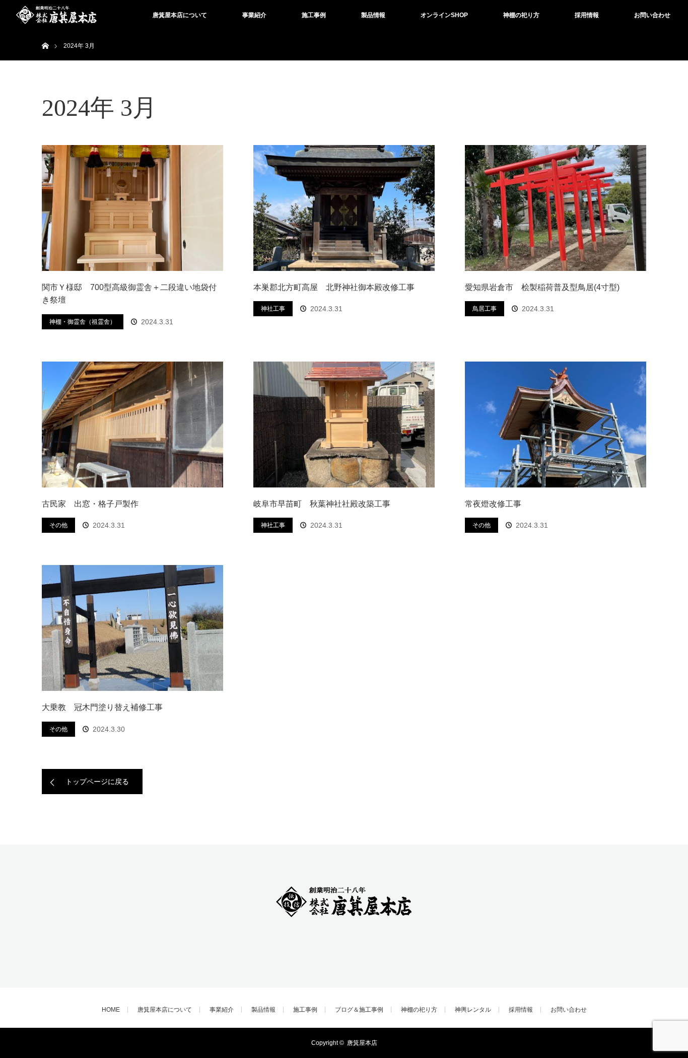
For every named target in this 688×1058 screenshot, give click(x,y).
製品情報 (373, 15)
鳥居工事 (484, 308)
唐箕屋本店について (180, 15)
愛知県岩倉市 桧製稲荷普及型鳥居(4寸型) (542, 287)
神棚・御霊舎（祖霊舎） (82, 321)
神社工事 (273, 308)
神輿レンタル (473, 1010)
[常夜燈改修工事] (555, 424)
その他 (58, 525)
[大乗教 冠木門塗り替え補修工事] (132, 628)
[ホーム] (45, 34)
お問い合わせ (652, 15)
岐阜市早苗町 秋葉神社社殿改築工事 (321, 504)
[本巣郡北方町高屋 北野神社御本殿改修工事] (344, 208)
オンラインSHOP (444, 15)
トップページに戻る (97, 782)
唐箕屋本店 (362, 1042)
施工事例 (314, 15)
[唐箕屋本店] (344, 921)
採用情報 (587, 15)
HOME (111, 1010)
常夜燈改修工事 (493, 504)
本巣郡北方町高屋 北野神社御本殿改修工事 (334, 287)
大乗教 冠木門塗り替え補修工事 (102, 707)
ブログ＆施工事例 (359, 1010)
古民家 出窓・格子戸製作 (90, 504)
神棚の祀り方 (521, 15)
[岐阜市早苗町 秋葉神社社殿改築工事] (344, 424)
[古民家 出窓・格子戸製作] (132, 424)
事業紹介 (254, 15)
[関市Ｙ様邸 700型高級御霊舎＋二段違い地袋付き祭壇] (132, 208)
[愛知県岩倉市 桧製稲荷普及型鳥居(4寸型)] (555, 208)
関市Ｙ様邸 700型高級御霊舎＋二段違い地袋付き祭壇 (129, 294)
